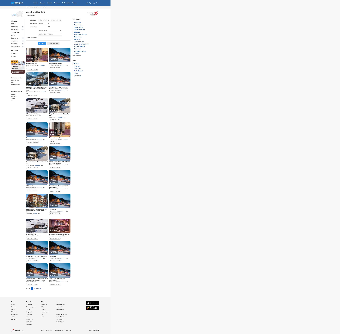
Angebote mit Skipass (80, 34)
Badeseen (29, 324)
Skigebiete (29, 304)
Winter (35, 3)
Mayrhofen (13, 96)
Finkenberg (77, 76)
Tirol (40, 7)
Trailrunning (29, 319)
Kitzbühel (13, 94)
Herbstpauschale (79, 41)
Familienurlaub (78, 27)
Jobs (42, 307)
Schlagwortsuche (31, 37)
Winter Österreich (34, 7)
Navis (12, 82)
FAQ (42, 314)
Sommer (42, 3)
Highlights (14, 319)
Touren (74, 3)
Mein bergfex (44, 312)
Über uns (43, 309)
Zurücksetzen (53, 43)
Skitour (28, 309)
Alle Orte (76, 64)
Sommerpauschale (79, 30)
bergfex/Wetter (60, 309)
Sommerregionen (31, 307)
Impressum (68, 330)
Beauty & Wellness (79, 46)
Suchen (41, 43)
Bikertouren (77, 49)
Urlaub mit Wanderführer (81, 44)
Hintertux (76, 66)
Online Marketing (60, 317)
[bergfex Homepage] (17, 3)
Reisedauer (33, 23)
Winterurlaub (78, 37)
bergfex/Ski (59, 307)
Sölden (13, 98)
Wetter (49, 3)
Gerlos (76, 73)
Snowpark (14, 53)
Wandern (28, 317)
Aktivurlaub (77, 22)
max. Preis (34, 27)
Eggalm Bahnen (15, 80)
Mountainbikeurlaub (80, 51)
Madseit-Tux (77, 68)
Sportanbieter (59, 321)
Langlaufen (14, 50)
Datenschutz (49, 330)
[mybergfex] (97, 3)
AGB (42, 330)
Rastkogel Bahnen (15, 84)
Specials (76, 53)
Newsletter (44, 304)
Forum (42, 317)
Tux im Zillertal (78, 71)
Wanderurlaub (78, 25)
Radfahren (29, 321)
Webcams (57, 3)
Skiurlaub (77, 32)
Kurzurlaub (77, 39)
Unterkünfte (66, 3)
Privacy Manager (59, 330)
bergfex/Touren (60, 304)
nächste (38, 288)
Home (27, 7)
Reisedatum (33, 20)
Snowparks (29, 314)
